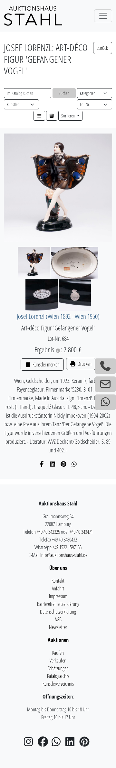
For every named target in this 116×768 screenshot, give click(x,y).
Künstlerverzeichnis (58, 683)
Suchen (64, 93)
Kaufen (58, 652)
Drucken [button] (84, 363)
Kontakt (58, 580)
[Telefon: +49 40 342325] (105, 366)
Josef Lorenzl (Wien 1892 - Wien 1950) (58, 316)
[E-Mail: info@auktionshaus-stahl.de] (105, 384)
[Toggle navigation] (103, 15)
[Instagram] (30, 743)
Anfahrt (58, 588)
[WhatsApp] (74, 464)
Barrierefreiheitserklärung (58, 603)
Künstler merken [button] (45, 364)
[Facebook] (42, 464)
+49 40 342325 (48, 531)
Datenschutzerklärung (58, 611)
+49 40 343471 (81, 531)
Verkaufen (58, 660)
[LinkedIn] (52, 464)
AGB (58, 619)
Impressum (58, 596)
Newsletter (58, 627)
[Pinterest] (63, 464)
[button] (39, 116)
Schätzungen (58, 668)
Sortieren (68, 116)
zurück (102, 47)
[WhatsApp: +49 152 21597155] (105, 402)
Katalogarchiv (58, 676)
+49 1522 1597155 (67, 547)
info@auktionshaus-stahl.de (63, 555)
